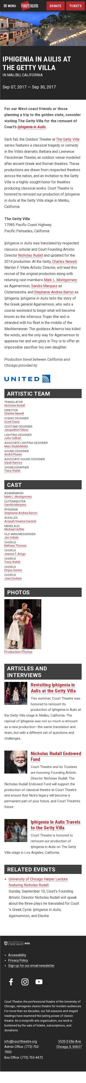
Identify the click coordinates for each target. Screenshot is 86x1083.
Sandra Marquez (44, 286)
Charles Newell (64, 261)
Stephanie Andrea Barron (54, 292)
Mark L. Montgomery (60, 280)
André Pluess (13, 454)
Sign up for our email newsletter (31, 965)
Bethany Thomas (15, 545)
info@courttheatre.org (20, 1041)
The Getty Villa (67, 139)
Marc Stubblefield (16, 446)
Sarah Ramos (13, 462)
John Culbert (13, 438)
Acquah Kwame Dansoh (20, 521)
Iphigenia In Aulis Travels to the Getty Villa (56, 825)
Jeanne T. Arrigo (15, 554)
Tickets (75, 6)
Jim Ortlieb (11, 537)
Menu (11, 6)
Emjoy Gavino (13, 570)
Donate (55, 6)
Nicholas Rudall (30, 255)
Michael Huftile (14, 529)
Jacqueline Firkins (16, 429)
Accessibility (17, 955)
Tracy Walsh (12, 470)
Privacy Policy (18, 960)
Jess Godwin (13, 578)
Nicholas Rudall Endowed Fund (56, 756)
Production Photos (18, 652)
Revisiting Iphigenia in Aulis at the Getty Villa (53, 687)
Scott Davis (11, 421)
